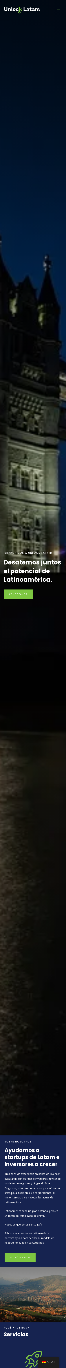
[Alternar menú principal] (59, 10)
